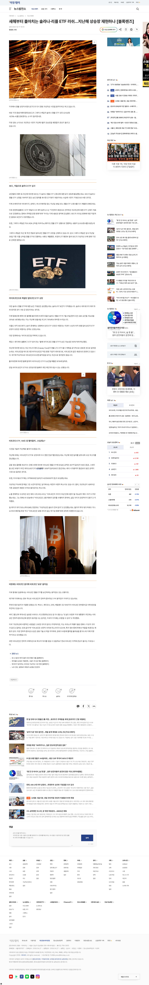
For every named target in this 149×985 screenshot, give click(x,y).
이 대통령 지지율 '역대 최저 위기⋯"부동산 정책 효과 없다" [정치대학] (127, 283)
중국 (78, 875)
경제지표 (66, 867)
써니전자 (113, 452)
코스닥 (132, 447)
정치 (94, 860)
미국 (78, 871)
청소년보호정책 (58, 940)
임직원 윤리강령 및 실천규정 (58, 959)
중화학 (52, 875)
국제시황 (11, 893)
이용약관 (33, 940)
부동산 (38, 860)
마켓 (10, 860)
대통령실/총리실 (97, 864)
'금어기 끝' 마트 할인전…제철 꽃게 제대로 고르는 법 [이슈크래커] (51, 732)
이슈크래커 (34, 9)
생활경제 (66, 871)
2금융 (24, 875)
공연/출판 (11, 920)
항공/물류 (52, 878)
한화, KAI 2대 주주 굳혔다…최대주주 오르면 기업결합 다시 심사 (50, 785)
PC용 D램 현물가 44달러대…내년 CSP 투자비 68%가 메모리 (50, 758)
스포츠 (11, 924)
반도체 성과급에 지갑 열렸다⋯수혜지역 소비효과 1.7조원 (128, 106)
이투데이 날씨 (95, 902)
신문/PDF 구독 (130, 2)
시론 (123, 871)
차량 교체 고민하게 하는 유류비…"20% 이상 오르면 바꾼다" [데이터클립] (127, 291)
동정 (110, 885)
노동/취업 (111, 875)
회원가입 (116, 2)
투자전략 (131, 405)
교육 (110, 867)
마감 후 (124, 878)
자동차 (52, 871)
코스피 (115, 447)
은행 (24, 867)
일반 (10, 896)
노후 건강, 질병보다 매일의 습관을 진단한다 (26, 667)
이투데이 (11, 16)
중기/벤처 (52, 889)
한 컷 (60, 9)
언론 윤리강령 (36, 959)
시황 (10, 867)
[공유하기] (120, 29)
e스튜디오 (39, 906)
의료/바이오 (53, 885)
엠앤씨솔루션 (115, 458)
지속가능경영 (108, 902)
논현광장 (124, 867)
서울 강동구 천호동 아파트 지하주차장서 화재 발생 (129, 96)
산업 (51, 860)
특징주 (115, 405)
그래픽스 (53, 9)
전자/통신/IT (53, 867)
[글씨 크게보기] (136, 29)
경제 (65, 860)
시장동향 (38, 864)
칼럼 (123, 882)
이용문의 (77, 940)
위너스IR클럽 (81, 902)
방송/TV (11, 909)
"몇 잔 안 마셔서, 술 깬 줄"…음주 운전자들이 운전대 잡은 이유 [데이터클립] (54, 771)
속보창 (122, 2)
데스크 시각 (125, 875)
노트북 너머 (125, 885)
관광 (10, 906)
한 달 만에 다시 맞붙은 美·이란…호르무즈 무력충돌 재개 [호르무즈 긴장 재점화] (56, 719)
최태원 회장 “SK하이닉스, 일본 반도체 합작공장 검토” (46, 745)
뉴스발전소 (20, 8)
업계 (37, 867)
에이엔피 (113, 475)
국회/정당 (95, 867)
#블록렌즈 (14, 680)
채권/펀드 (11, 885)
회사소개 (24, 940)
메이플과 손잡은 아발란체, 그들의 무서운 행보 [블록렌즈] (30, 661)
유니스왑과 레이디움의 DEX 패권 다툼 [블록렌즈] (28, 658)
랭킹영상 (38, 909)
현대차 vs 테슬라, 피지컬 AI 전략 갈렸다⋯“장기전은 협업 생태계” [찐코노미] (127, 248)
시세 (10, 871)
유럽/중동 (80, 882)
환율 (10, 889)
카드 (24, 878)
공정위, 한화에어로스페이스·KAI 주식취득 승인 (128, 90)
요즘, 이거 (44, 9)
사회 (110, 860)
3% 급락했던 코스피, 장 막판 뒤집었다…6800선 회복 (47, 811)
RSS (137, 2)
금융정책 (25, 864)
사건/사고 (111, 871)
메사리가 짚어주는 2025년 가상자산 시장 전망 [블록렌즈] (30, 664)
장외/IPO (11, 875)
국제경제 (79, 864)
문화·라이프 (12, 902)
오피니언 (125, 860)
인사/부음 (111, 882)
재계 (51, 864)
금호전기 (113, 469)
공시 (10, 864)
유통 (51, 882)
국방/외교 (95, 871)
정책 (37, 871)
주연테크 (113, 464)
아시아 (79, 878)
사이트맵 (118, 940)
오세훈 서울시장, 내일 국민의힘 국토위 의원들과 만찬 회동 (50, 798)
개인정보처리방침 (44, 940)
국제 (78, 860)
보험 (24, 871)
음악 (10, 916)
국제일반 (79, 867)
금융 (24, 860)
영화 (10, 913)
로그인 (110, 2)
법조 (110, 864)
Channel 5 (67, 902)
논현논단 (124, 864)
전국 (110, 878)
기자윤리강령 (45, 959)
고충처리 (68, 940)
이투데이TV (40, 902)
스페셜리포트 (54, 902)
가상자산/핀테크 (27, 882)
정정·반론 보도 (87, 940)
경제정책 (66, 864)
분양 (37, 875)
